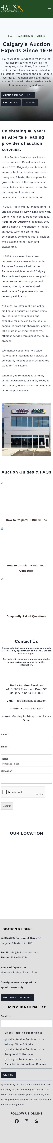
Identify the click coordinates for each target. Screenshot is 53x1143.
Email (4, 746)
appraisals (43, 659)
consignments (25, 659)
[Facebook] (17, 1121)
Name (5, 734)
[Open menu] (49, 8)
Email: (5, 1016)
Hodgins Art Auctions (16, 221)
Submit (7, 806)
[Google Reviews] (36, 1121)
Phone (4, 759)
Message (6, 771)
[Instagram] (26, 1121)
